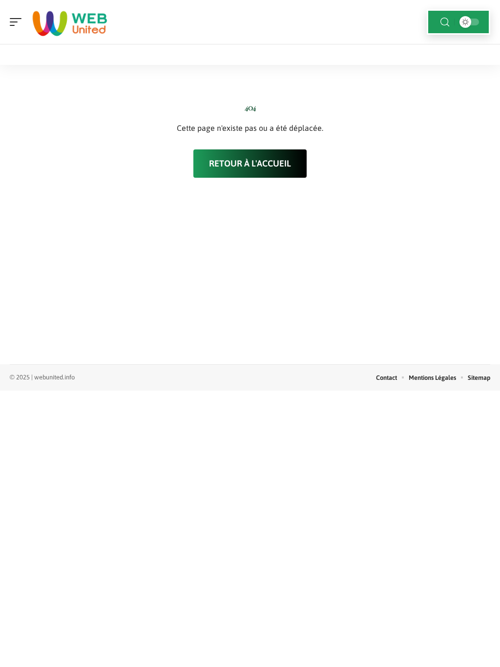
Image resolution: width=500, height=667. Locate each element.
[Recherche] (445, 22)
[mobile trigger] (18, 22)
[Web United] (70, 22)
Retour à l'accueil (250, 163)
